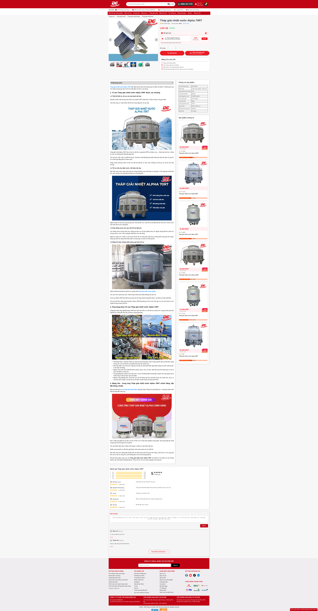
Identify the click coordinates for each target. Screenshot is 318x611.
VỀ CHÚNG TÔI (139, 571)
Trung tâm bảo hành (139, 577)
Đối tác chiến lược (139, 579)
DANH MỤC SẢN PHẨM (167, 571)
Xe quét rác (163, 584)
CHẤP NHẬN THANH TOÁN (194, 581)
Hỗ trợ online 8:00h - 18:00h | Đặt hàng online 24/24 (303, 609)
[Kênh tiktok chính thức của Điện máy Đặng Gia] (194, 576)
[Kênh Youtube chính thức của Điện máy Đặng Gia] (190, 576)
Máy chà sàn (163, 575)
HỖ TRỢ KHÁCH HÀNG (116, 571)
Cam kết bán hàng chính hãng (117, 573)
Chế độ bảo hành (113, 582)
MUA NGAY (173, 53)
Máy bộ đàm (163, 590)
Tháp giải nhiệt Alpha (133, 16)
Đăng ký (176, 565)
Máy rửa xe (163, 573)
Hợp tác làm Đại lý (139, 584)
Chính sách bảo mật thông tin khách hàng (120, 586)
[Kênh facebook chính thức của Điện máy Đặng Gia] (186, 576)
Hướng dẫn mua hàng (114, 575)
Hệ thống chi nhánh (139, 575)
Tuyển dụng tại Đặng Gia (140, 590)
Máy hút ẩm (163, 577)
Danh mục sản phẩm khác (166, 592)
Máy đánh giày (163, 586)
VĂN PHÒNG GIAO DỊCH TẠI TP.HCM (188, 597)
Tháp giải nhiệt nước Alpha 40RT (188, 356)
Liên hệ (136, 588)
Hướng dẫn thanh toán (115, 577)
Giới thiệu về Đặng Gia (140, 573)
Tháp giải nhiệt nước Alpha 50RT (188, 193)
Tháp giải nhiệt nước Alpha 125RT (189, 275)
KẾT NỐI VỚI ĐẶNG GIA (192, 571)
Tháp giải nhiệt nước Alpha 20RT (188, 315)
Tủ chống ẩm (163, 588)
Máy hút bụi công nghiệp (166, 579)
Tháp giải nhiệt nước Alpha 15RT (188, 234)
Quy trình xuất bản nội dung (141, 592)
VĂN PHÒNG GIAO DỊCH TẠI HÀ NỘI (154, 597)
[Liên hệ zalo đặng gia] (198, 576)
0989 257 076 (186, 4)
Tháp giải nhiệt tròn (147, 16)
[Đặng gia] (115, 4)
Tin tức (136, 586)
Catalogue (137, 582)
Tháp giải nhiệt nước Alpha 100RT (189, 153)
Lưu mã (204, 38)
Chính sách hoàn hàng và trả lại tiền (118, 579)
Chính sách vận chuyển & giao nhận (118, 584)
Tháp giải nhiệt (121, 16)
